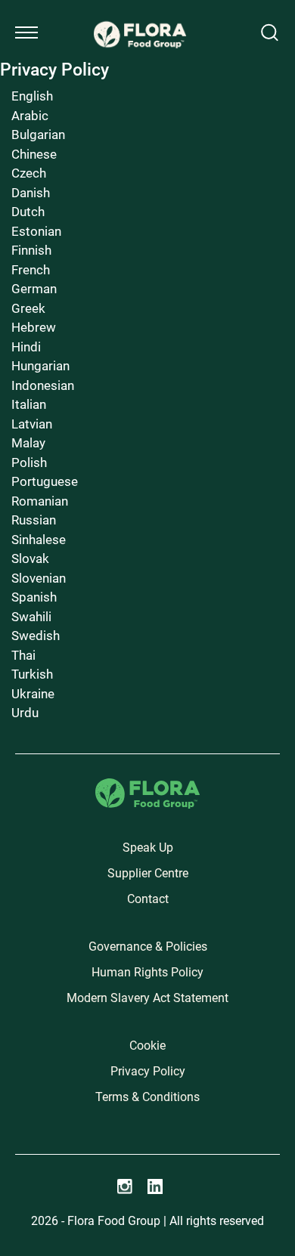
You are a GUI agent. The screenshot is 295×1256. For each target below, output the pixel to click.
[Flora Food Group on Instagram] (124, 1186)
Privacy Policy (147, 1071)
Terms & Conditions (147, 1097)
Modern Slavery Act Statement (147, 998)
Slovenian (38, 578)
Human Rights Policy (147, 972)
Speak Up (148, 847)
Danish (30, 192)
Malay (28, 442)
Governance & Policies (147, 946)
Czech (28, 173)
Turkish (32, 674)
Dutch (28, 211)
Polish (29, 462)
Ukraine (32, 693)
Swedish (35, 635)
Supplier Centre (147, 873)
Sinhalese (38, 539)
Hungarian (40, 365)
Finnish (31, 250)
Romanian (39, 501)
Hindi (26, 346)
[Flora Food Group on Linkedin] (155, 1186)
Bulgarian (38, 134)
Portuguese (44, 481)
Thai (23, 655)
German (34, 288)
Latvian (31, 424)
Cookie (147, 1045)
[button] (26, 32)
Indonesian (42, 385)
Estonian (36, 231)
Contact (148, 899)
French (30, 269)
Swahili (31, 616)
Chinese (34, 154)
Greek (28, 308)
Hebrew (33, 327)
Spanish (34, 597)
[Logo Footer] (147, 787)
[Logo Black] (140, 16)
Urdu (25, 712)
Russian (33, 519)
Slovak (30, 558)
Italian (28, 404)
